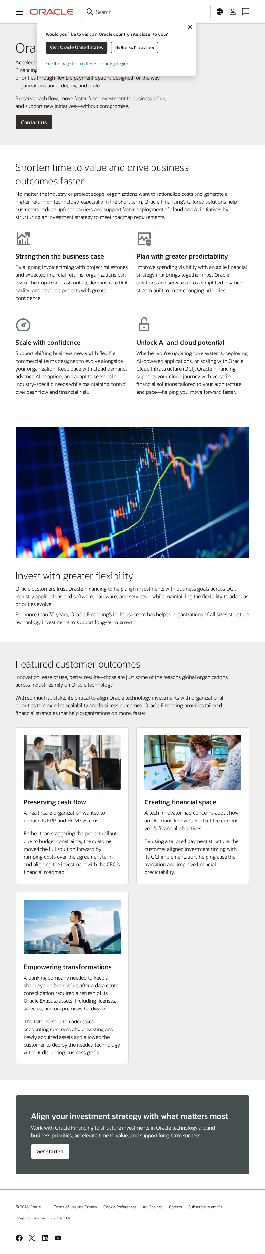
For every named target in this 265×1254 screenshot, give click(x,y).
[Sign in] (233, 11)
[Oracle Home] (51, 11)
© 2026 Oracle (28, 1206)
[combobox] (145, 11)
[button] (19, 11)
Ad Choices (153, 1206)
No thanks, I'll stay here (134, 47)
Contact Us (60, 1217)
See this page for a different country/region (87, 63)
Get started (50, 1151)
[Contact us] (245, 11)
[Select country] (220, 11)
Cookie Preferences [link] (119, 1206)
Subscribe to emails (205, 1206)
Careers (175, 1206)
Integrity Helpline (30, 1217)
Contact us (34, 122)
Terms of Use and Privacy (75, 1206)
